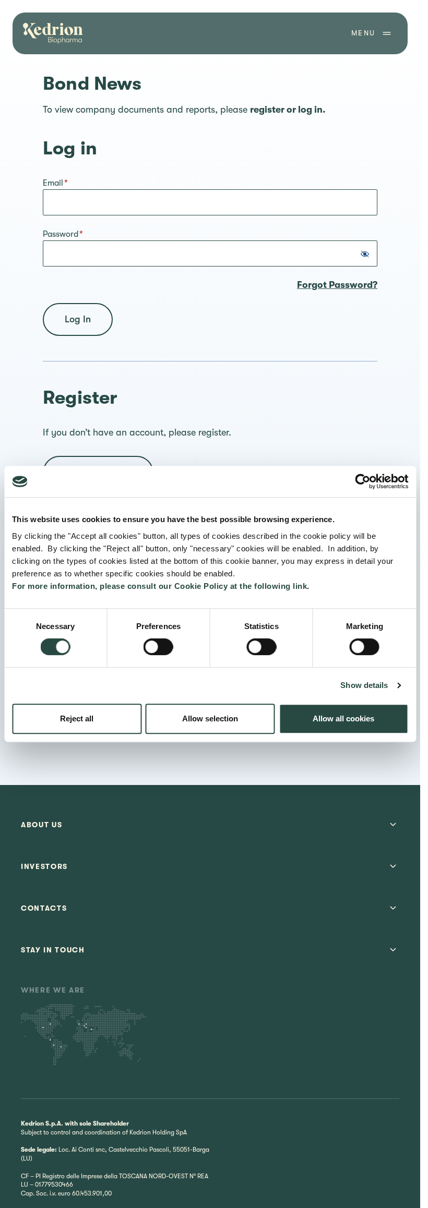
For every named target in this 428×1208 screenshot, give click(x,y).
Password (63, 234)
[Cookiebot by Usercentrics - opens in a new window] (362, 481)
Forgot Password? (337, 285)
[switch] (158, 646)
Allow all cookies (343, 718)
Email (55, 183)
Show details (364, 685)
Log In (78, 319)
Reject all (76, 718)
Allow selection (210, 718)
